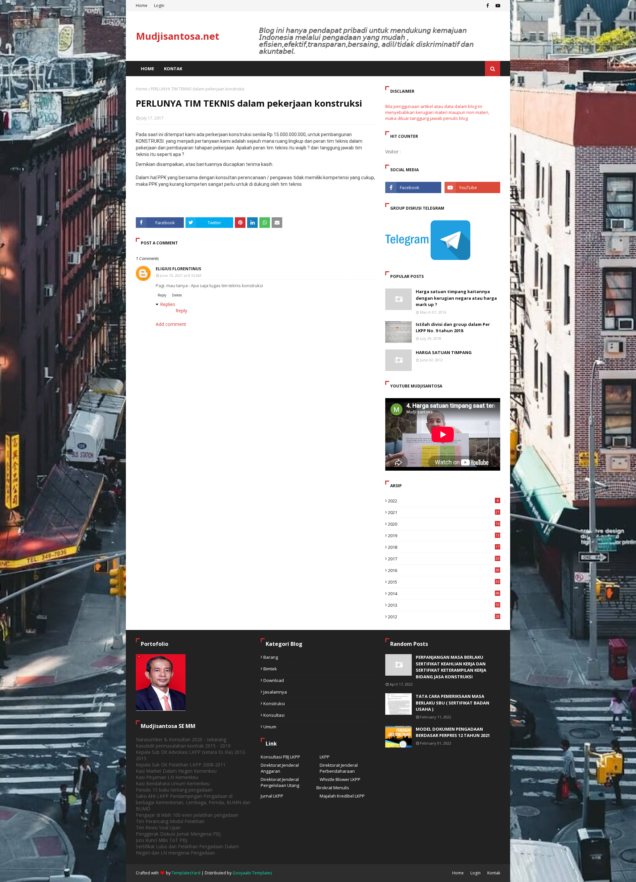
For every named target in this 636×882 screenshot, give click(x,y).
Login (159, 5)
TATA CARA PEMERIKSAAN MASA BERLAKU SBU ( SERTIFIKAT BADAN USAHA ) (452, 702)
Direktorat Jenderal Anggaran (280, 768)
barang (270, 657)
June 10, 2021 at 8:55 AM (180, 275)
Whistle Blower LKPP (340, 779)
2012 (444, 617)
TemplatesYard (186, 873)
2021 (444, 512)
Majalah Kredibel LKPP (342, 796)
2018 (444, 547)
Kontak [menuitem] (173, 69)
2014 (444, 594)
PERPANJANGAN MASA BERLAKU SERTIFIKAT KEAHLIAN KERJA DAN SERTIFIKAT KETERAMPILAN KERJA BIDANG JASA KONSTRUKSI (451, 667)
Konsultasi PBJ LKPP (280, 757)
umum (269, 727)
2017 (444, 559)
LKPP (325, 757)
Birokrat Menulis (332, 788)
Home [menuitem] (147, 69)
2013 (444, 605)
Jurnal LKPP (272, 796)
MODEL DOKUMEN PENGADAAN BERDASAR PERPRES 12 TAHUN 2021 (453, 732)
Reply (162, 295)
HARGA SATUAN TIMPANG (444, 352)
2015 (444, 582)
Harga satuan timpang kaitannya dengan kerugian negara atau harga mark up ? (456, 297)
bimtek (270, 669)
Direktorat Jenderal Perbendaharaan (339, 768)
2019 (444, 536)
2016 (444, 570)
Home (141, 5)
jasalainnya (275, 692)
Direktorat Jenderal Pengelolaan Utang (280, 782)
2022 (443, 501)
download (273, 680)
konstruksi (274, 703)
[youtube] (497, 5)
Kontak (493, 873)
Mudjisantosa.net (177, 35)
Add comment (171, 324)
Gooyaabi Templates (252, 873)
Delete (177, 295)
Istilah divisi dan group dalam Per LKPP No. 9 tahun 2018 (453, 327)
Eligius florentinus (178, 269)
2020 (444, 524)
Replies (167, 304)
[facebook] (488, 5)
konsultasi (274, 715)
